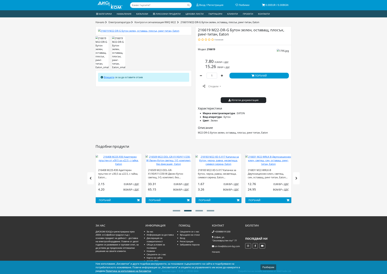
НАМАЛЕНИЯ (124, 13)
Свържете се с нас (156, 254)
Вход (182, 238)
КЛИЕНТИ (232, 13)
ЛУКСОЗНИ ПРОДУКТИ (168, 13)
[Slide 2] (199, 211)
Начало (100, 22)
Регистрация (186, 241)
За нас (150, 231)
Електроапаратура (119, 22)
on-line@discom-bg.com (227, 246)
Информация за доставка (160, 234)
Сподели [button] (213, 86)
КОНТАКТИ (264, 13)
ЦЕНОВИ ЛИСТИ (194, 13)
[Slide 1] (188, 211)
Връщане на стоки (190, 234)
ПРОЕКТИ (248, 13)
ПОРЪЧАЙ (260, 75)
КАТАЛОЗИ (142, 13)
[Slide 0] (176, 211)
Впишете (109, 77)
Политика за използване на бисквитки (128, 271)
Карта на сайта (155, 257)
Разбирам (268, 267)
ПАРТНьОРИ (215, 13)
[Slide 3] (210, 211)
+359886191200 (222, 231)
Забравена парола (190, 244)
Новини (151, 251)
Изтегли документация (245, 100)
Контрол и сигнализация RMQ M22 (155, 22)
